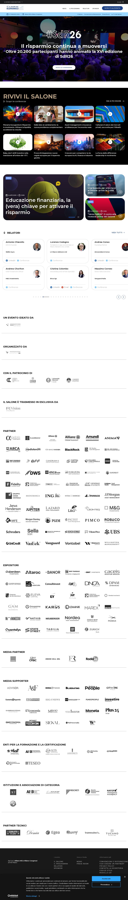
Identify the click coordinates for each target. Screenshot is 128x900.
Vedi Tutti (117, 233)
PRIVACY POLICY (107, 866)
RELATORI (58, 866)
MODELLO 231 (106, 873)
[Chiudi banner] (125, 877)
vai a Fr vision (113, 101)
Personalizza (105, 884)
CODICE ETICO (106, 870)
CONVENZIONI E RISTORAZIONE (114, 861)
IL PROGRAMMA (61, 864)
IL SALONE (58, 861)
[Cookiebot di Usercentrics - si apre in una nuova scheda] (13, 896)
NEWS (79, 861)
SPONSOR (58, 868)
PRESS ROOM (83, 864)
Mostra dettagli (31, 896)
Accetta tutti (106, 879)
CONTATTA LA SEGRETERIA (111, 868)
